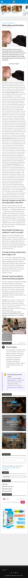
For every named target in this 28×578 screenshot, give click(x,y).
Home (3, 23)
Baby (6, 23)
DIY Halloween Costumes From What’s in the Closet (14, 404)
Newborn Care (11, 23)
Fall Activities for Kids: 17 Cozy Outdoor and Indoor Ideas (14, 440)
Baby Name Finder (7, 491)
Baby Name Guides (7, 488)
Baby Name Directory (8, 486)
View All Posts (22, 342)
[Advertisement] (14, 549)
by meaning (19, 387)
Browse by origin (11, 387)
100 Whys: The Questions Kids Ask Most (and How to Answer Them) (14, 422)
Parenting (14, 402)
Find (23, 502)
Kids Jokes (4, 484)
